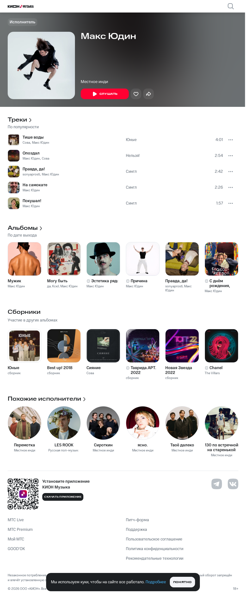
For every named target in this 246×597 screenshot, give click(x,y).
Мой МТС (16, 539)
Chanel (215, 368)
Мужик (14, 281)
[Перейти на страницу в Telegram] (216, 484)
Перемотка (24, 445)
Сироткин (103, 445)
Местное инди (94, 82)
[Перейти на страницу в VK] (233, 484)
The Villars (212, 373)
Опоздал (31, 153)
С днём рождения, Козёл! (219, 283)
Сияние (93, 368)
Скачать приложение (62, 497)
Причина (139, 281)
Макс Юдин (40, 142)
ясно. (143, 445)
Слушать (108, 94)
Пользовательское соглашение (154, 539)
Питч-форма (137, 520)
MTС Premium (20, 530)
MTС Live (16, 520)
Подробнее (156, 582)
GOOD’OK (16, 549)
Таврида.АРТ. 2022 (143, 370)
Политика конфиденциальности (154, 549)
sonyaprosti (31, 174)
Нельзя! (133, 156)
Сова (26, 142)
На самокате (35, 185)
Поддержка (136, 530)
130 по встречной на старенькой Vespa (221, 447)
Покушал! (32, 201)
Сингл (131, 171)
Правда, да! (34, 169)
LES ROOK (64, 445)
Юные (131, 140)
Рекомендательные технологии (154, 558)
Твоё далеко (182, 445)
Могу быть (57, 281)
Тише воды (33, 137)
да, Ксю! (53, 286)
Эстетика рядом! (107, 281)
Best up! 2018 (60, 368)
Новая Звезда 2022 (178, 370)
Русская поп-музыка (64, 451)
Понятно (182, 582)
